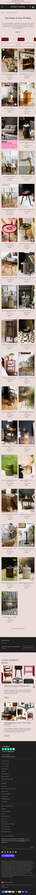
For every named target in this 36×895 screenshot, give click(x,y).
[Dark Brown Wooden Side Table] (9, 331)
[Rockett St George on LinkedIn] (8, 852)
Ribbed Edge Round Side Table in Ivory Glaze (26, 583)
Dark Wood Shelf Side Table (26, 74)
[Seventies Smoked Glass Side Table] (27, 129)
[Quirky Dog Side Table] (9, 94)
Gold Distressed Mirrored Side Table (26, 412)
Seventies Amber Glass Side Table (26, 109)
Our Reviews (4, 819)
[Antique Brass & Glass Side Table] (9, 603)
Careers (3, 814)
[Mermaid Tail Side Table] (27, 163)
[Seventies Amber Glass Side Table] (27, 94)
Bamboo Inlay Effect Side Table (26, 278)
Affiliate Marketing (5, 799)
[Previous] (2, 2)
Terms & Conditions (6, 829)
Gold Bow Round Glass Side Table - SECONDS (9, 210)
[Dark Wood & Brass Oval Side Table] (9, 432)
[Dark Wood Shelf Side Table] (27, 60)
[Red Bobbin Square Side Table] (9, 364)
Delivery (3, 771)
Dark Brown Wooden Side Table (9, 345)
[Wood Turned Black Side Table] (27, 535)
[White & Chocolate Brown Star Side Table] (9, 501)
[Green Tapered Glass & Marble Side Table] (9, 297)
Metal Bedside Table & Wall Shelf (26, 481)
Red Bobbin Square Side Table (9, 377)
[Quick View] (32, 511)
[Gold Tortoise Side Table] (9, 163)
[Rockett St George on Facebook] (3, 852)
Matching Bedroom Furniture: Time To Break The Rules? (17, 723)
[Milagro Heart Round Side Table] (27, 196)
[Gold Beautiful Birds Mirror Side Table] (9, 535)
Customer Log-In (5, 763)
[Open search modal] (30, 6)
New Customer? (5, 766)
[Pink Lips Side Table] (9, 230)
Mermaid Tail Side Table (26, 176)
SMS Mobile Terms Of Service (8, 824)
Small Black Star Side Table (26, 345)
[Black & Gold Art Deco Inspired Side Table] (27, 230)
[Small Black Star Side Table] (27, 331)
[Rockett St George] (18, 6)
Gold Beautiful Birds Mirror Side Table (9, 549)
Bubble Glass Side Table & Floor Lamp (26, 447)
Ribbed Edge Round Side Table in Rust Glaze (9, 583)
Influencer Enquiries (6, 794)
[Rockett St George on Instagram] (5, 852)
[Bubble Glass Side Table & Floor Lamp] (27, 432)
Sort (19, 45)
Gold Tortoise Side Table (9, 176)
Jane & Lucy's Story (6, 811)
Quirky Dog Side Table (9, 108)
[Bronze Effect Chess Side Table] (9, 264)
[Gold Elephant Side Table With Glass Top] (9, 60)
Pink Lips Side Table (9, 243)
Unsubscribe (4, 801)
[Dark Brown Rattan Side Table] (27, 501)
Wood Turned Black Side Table (26, 548)
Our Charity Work (5, 816)
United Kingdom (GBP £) (8, 882)
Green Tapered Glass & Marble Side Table (9, 311)
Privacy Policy (4, 821)
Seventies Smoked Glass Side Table (26, 143)
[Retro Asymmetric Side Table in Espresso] (9, 398)
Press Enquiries (5, 791)
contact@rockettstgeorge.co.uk (8, 756)
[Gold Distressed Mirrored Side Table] (27, 398)
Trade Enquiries (5, 796)
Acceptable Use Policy (6, 831)
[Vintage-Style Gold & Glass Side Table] (27, 364)
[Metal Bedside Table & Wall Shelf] (27, 466)
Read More (18, 32)
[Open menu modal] (2, 6)
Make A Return (5, 769)
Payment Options (5, 776)
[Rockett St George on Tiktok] (13, 852)
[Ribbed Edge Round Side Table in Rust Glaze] (9, 569)
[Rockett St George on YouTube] (16, 852)
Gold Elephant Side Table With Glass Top (9, 75)
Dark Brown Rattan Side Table (26, 514)
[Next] (33, 2)
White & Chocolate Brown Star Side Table (9, 515)
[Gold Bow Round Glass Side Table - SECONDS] (9, 196)
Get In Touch (4, 786)
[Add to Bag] (15, 70)
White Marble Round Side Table (26, 310)
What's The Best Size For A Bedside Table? (17, 686)
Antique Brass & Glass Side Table (9, 617)
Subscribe (32, 847)
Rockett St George (12, 884)
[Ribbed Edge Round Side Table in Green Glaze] (9, 466)
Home (3, 12)
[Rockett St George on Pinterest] (11, 852)
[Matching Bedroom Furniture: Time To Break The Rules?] (18, 713)
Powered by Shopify (5, 887)
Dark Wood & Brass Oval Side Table (9, 447)
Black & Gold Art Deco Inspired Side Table (26, 244)
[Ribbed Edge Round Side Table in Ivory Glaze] (27, 569)
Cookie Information (6, 826)
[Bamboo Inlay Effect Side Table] (27, 264)
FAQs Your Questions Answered (9, 788)
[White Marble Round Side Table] (27, 297)
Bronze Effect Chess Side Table (9, 278)
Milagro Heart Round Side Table (26, 209)
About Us (4, 808)
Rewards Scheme (5, 774)
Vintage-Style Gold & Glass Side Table (26, 378)
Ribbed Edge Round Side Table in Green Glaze (9, 481)
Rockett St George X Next (7, 779)
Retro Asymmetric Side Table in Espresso (9, 412)
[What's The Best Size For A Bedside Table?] (18, 677)
